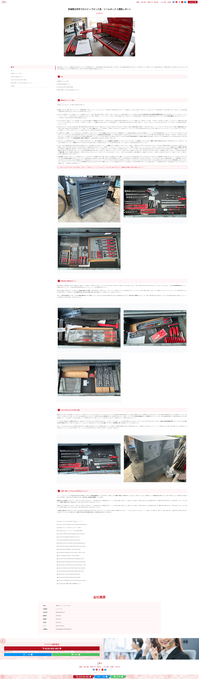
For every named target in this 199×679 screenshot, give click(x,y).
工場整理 (137, 2)
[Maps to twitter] (179, 2)
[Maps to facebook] (173, 2)
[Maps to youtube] (182, 2)
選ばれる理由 (143, 2)
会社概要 (169, 2)
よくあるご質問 (163, 2)
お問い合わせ (117, 666)
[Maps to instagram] (176, 2)
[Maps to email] (185, 2)
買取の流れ (156, 2)
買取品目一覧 (150, 2)
